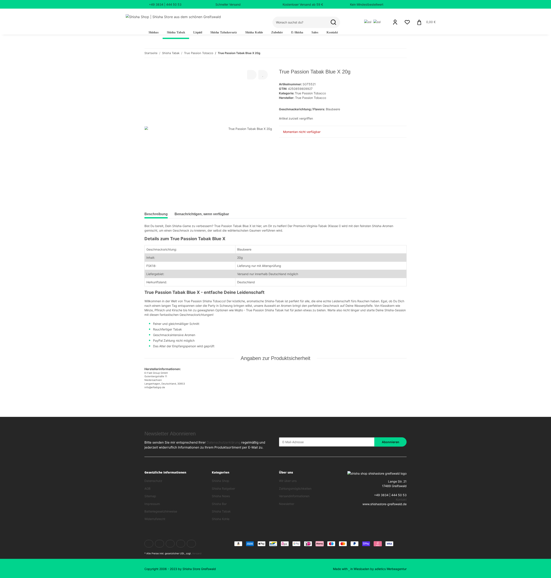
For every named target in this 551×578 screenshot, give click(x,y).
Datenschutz (153, 481)
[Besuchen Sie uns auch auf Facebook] (148, 543)
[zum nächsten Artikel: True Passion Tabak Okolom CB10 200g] (402, 53)
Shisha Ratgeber (223, 488)
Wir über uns (288, 481)
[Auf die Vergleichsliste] (252, 74)
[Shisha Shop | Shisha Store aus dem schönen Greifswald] (173, 17)
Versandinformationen (294, 496)
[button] (395, 22)
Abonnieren (390, 442)
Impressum (152, 504)
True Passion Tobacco (310, 93)
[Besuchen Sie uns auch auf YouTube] (170, 543)
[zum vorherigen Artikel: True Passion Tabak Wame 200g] (392, 53)
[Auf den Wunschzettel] (263, 74)
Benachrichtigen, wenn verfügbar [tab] (202, 214)
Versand (196, 553)
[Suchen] (333, 22)
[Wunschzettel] (407, 22)
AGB (147, 488)
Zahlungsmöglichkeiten (295, 488)
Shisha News (221, 496)
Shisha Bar (219, 504)
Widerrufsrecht (154, 519)
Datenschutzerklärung (223, 442)
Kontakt (332, 32)
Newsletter (286, 504)
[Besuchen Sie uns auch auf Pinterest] (180, 543)
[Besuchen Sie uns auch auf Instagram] (191, 543)
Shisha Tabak (221, 511)
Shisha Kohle (220, 519)
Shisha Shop (220, 481)
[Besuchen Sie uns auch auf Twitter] (159, 543)
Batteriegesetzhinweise (160, 511)
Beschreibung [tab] (156, 214)
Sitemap (150, 496)
